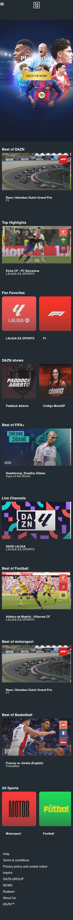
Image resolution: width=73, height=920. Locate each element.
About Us (9, 897)
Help (6, 853)
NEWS (7, 885)
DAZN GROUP (13, 879)
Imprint (7, 872)
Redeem (9, 891)
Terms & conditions (16, 860)
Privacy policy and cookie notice (25, 866)
